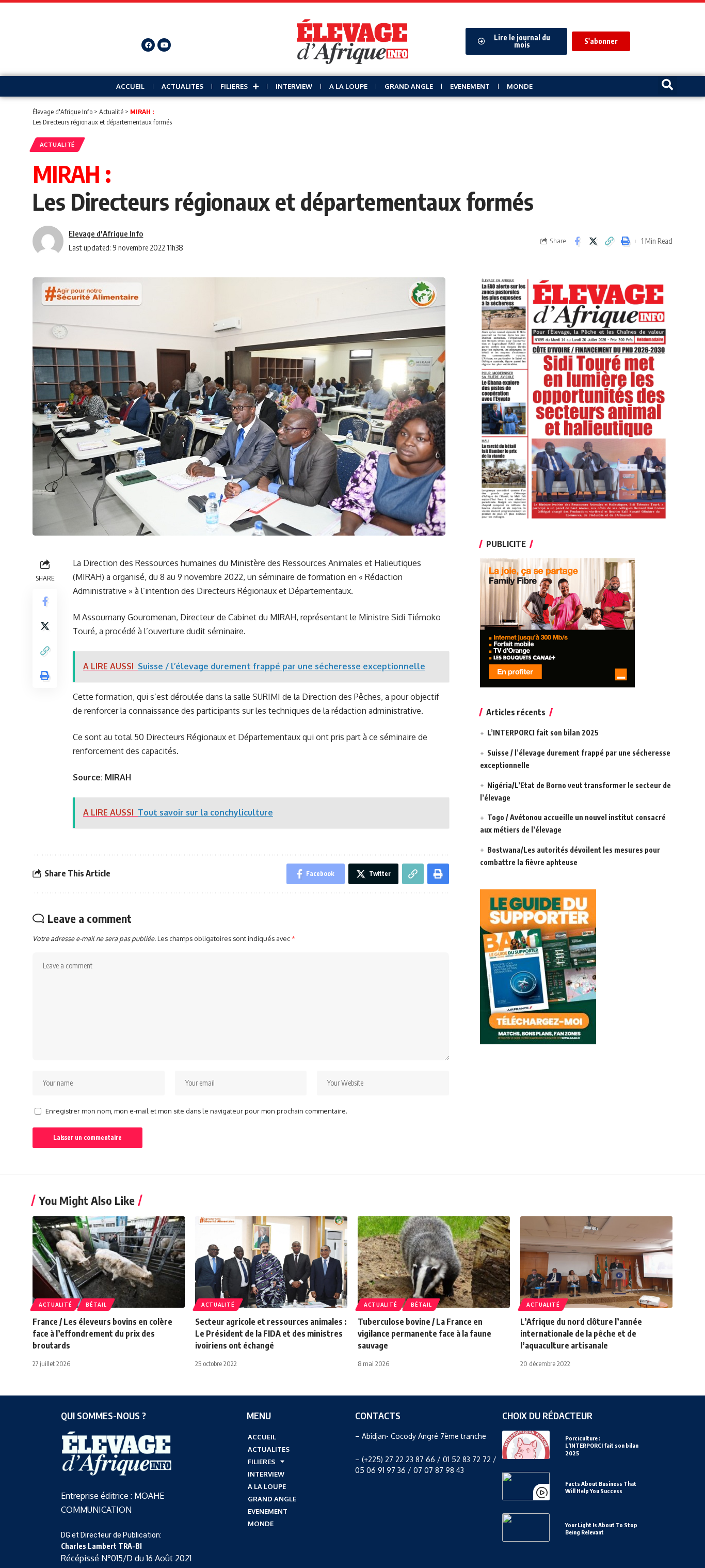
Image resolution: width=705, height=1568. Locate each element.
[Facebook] (148, 45)
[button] (667, 85)
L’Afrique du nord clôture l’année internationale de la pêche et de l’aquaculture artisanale (581, 1333)
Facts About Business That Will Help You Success (600, 1487)
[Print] (625, 241)
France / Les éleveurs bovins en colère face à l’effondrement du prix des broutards (102, 1333)
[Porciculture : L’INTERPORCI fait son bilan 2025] (526, 1445)
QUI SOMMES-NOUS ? (103, 1415)
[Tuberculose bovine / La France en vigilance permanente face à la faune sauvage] (434, 1262)
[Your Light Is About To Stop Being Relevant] (526, 1527)
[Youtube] (164, 45)
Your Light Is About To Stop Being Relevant (601, 1528)
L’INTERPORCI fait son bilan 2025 (543, 732)
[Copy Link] (609, 241)
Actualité (57, 144)
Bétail (96, 1305)
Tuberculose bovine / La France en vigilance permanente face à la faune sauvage (424, 1333)
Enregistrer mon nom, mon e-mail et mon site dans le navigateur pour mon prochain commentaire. (196, 1111)
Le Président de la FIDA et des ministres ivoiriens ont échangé (271, 1333)
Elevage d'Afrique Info (106, 233)
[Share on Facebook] (577, 241)
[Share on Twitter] (593, 241)
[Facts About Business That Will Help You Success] (526, 1486)
